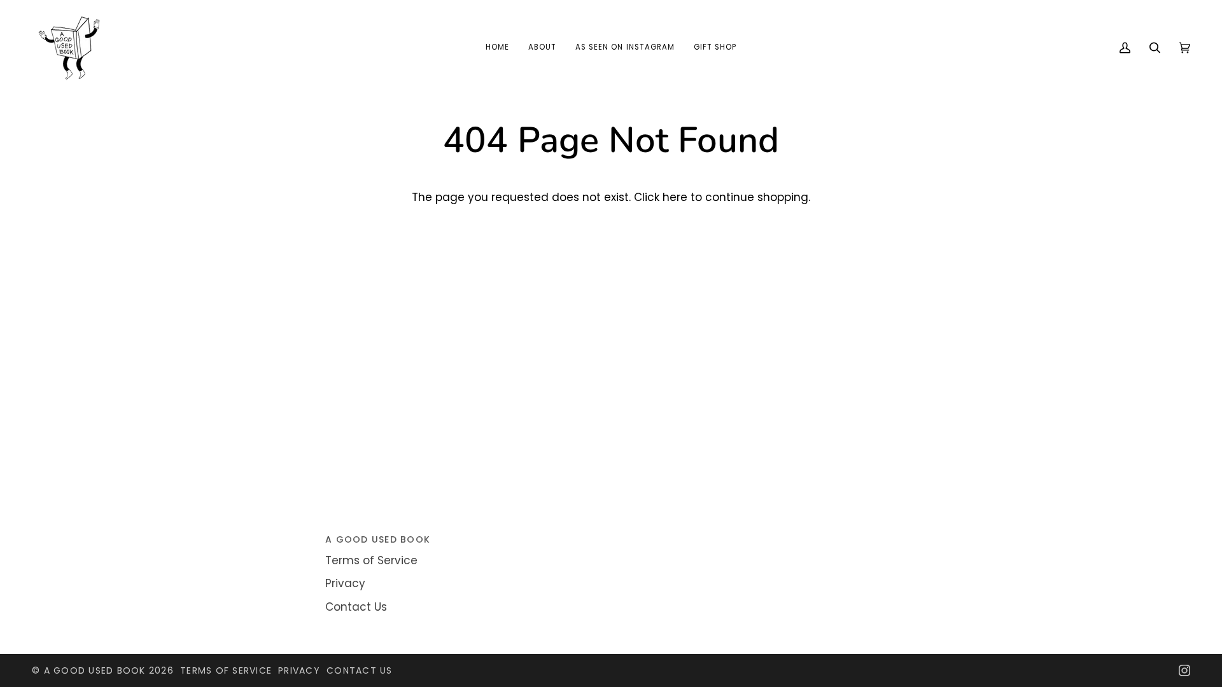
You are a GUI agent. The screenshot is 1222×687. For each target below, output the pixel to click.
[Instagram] (1184, 670)
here (675, 197)
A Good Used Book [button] (377, 539)
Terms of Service (371, 560)
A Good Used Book (95, 670)
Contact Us (356, 606)
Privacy (345, 583)
